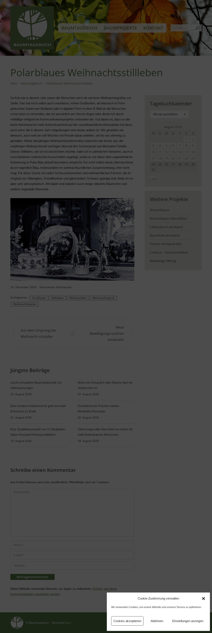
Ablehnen (157, 621)
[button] (203, 598)
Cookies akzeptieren (127, 621)
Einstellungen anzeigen (187, 621)
